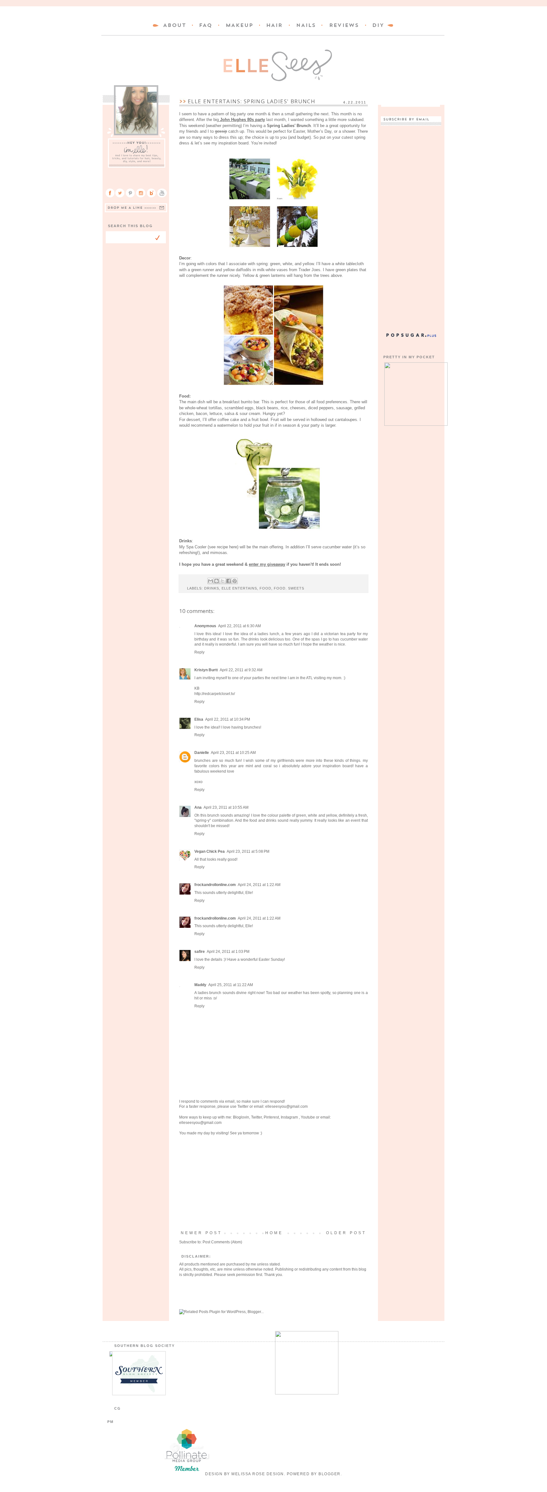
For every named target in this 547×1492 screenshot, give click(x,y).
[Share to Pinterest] (234, 581)
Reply (199, 652)
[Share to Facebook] (228, 581)
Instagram (290, 1117)
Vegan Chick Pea (209, 851)
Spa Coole (195, 547)
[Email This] (210, 581)
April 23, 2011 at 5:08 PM (248, 851)
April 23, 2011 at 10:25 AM (233, 752)
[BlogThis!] (216, 581)
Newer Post (201, 1233)
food (265, 588)
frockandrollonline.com (215, 885)
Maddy (200, 985)
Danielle (201, 752)
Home (274, 1233)
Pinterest (271, 1117)
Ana (198, 807)
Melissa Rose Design (257, 1474)
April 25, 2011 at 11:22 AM (230, 985)
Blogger (329, 1474)
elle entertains (239, 588)
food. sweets (289, 588)
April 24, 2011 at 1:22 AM (259, 885)
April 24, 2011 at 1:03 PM (228, 951)
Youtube (308, 1117)
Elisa (198, 719)
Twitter (242, 1106)
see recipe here (223, 547)
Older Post (346, 1233)
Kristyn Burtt (206, 670)
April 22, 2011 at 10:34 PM (227, 719)
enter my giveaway (267, 564)
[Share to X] (222, 581)
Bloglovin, (241, 1117)
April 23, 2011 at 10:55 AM (226, 807)
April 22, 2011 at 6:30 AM (239, 626)
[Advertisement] (273, 1183)
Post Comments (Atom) (222, 1242)
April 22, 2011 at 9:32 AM (241, 670)
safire (199, 951)
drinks (211, 588)
